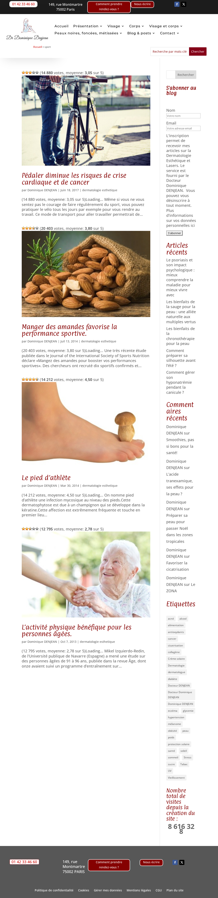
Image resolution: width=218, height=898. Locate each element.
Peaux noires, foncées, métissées (86, 33)
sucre (171, 764)
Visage (114, 26)
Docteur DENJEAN (179, 685)
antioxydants (176, 632)
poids (171, 737)
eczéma (172, 711)
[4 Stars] (33, 72)
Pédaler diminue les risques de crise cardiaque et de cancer (74, 178)
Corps (134, 26)
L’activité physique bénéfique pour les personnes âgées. (76, 630)
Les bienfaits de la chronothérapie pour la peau (180, 336)
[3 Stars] (30, 72)
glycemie (188, 711)
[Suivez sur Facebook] (176, 4)
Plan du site (175, 890)
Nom (171, 110)
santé (171, 751)
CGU (159, 890)
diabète (172, 679)
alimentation (176, 625)
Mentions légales (139, 890)
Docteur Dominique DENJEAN (180, 694)
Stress (187, 757)
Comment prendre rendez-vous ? (109, 6)
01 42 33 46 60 (23, 4)
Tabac (184, 764)
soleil (184, 751)
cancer (172, 638)
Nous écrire (142, 4)
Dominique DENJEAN (42, 190)
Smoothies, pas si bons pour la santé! (180, 446)
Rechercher (186, 75)
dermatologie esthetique (99, 190)
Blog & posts (139, 33)
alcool (182, 618)
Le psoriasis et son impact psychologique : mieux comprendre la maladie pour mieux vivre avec (180, 277)
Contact (167, 33)
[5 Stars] (37, 72)
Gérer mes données (108, 890)
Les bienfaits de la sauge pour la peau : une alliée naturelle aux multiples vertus (181, 311)
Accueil (61, 26)
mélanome (174, 724)
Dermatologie (176, 665)
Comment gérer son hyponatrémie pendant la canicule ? (180, 382)
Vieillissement (176, 777)
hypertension (176, 717)
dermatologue (176, 672)
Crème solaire (176, 658)
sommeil (173, 757)
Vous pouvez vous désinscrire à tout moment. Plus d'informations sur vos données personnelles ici (181, 208)
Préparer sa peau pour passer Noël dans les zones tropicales (179, 528)
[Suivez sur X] (183, 4)
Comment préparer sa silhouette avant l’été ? (181, 358)
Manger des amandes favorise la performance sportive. (69, 330)
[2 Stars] (27, 72)
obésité (172, 731)
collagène (174, 652)
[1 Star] (23, 72)
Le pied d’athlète (46, 478)
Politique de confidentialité (54, 890)
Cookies (83, 890)
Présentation (86, 26)
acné (171, 618)
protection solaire (178, 744)
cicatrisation (175, 645)
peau (185, 731)
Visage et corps (164, 26)
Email (171, 123)
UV (169, 771)
